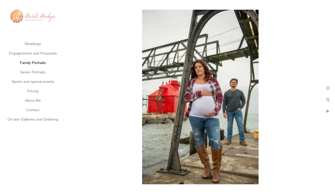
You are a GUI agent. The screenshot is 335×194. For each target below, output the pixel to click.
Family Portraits (33, 63)
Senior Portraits (33, 72)
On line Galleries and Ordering (33, 119)
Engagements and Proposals (33, 53)
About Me (33, 100)
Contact (32, 110)
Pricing (32, 91)
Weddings (33, 44)
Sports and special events (33, 81)
